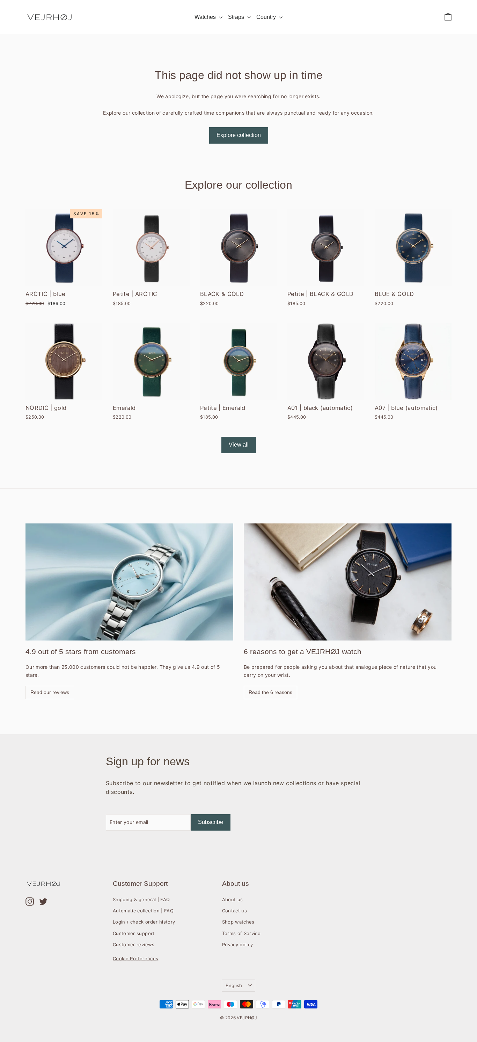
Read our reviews (49, 692)
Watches (206, 17)
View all (239, 445)
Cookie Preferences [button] (135, 958)
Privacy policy (237, 944)
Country (266, 17)
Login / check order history (144, 922)
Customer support (134, 933)
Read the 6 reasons (270, 692)
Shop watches (238, 922)
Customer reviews (134, 944)
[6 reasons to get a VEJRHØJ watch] (348, 582)
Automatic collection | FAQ (143, 910)
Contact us (234, 910)
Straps (236, 17)
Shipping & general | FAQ (141, 899)
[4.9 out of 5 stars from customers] (129, 582)
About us (232, 899)
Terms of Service (241, 933)
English (234, 985)
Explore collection (239, 135)
